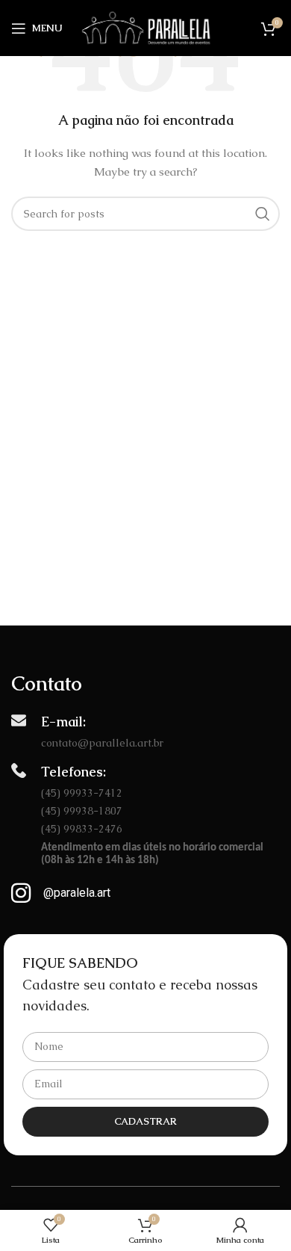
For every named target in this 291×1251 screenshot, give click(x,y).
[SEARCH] (262, 214)
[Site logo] (146, 27)
